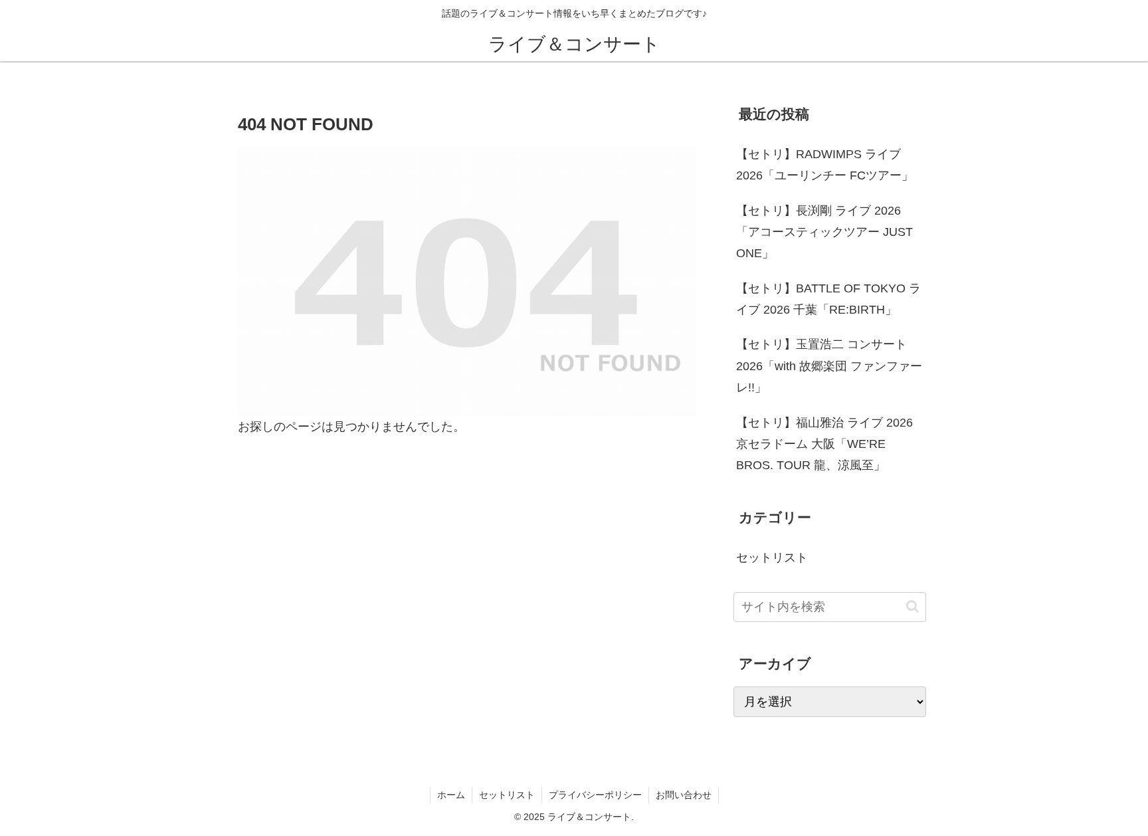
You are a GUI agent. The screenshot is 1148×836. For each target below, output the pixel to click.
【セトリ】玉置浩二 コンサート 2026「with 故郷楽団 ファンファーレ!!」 (829, 366)
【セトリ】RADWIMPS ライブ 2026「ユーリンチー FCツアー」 (824, 165)
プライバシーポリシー (595, 794)
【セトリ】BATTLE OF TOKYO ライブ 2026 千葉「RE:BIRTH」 (828, 299)
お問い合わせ (684, 794)
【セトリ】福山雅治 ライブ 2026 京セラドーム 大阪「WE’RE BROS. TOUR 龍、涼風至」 (824, 444)
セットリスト (507, 794)
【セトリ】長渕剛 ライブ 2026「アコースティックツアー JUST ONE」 (824, 232)
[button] (912, 606)
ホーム (451, 794)
